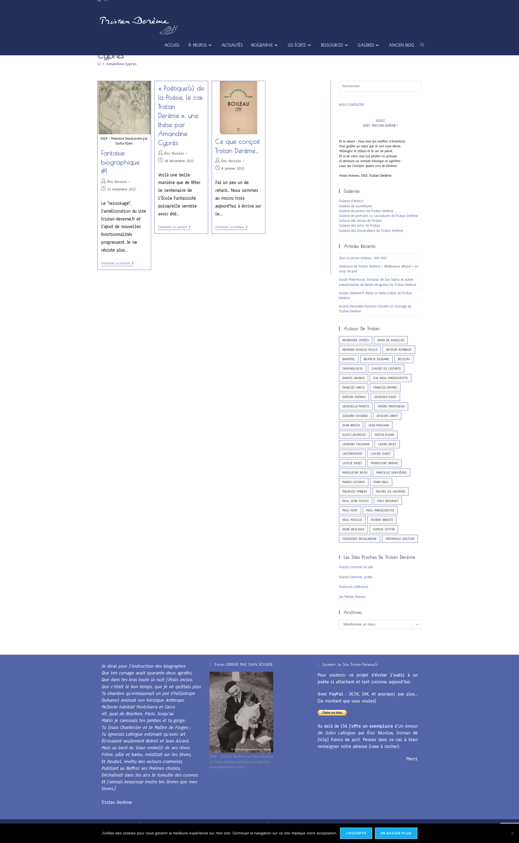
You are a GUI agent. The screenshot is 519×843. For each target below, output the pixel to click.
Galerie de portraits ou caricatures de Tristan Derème (378, 216)
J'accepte (356, 833)
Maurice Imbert (354, 491)
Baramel (348, 359)
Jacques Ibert (387, 416)
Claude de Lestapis (386, 368)
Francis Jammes (385, 387)
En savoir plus (396, 833)
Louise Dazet (381, 453)
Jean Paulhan (378, 425)
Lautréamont (352, 453)
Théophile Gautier (400, 539)
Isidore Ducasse (355, 416)
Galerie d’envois (351, 201)
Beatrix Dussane (376, 359)
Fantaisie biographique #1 (120, 162)
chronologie (352, 368)
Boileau (404, 359)
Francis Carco (353, 387)
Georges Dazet (385, 397)
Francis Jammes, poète (355, 577)
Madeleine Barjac (384, 463)
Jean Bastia (351, 425)
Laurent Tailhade (356, 444)
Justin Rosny (384, 435)
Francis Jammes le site (356, 567)
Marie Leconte (353, 482)
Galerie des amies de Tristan (360, 221)
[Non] (512, 833)
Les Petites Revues (352, 597)
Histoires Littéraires (353, 587)
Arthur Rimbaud (399, 349)
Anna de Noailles (390, 340)
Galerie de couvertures (355, 206)
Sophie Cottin (384, 529)
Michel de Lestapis (390, 491)
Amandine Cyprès (121, 63)
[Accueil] (99, 63)
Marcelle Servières (391, 472)
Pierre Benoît (382, 520)
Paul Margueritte (380, 510)
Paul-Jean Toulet (355, 501)
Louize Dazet (352, 463)
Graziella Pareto (355, 406)
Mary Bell (381, 482)
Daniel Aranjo (353, 378)
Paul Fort (350, 510)
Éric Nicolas (117, 181)
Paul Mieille (352, 520)
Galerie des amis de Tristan (359, 225)
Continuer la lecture (117, 263)
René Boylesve (353, 529)
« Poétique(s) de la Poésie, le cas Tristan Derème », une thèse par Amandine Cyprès (181, 115)
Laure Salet (387, 444)
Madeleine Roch (355, 472)
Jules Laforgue (354, 435)
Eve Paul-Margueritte (390, 378)
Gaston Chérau (353, 397)
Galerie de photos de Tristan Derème (366, 211)
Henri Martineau (391, 406)
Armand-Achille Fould (359, 349)
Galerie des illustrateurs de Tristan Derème (371, 231)
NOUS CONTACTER (351, 105)
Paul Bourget (387, 501)
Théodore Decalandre (359, 539)
